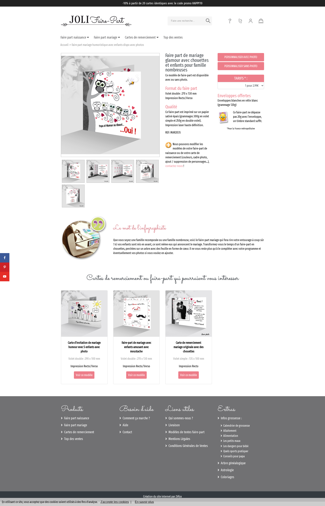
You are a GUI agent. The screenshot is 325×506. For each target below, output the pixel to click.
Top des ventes (173, 37)
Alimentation (230, 436)
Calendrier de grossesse (236, 425)
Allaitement (229, 430)
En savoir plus (144, 502)
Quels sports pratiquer (235, 451)
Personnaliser (240, 57)
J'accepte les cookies (114, 502)
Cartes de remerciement (140, 37)
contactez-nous (174, 166)
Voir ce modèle (84, 375)
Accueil (64, 45)
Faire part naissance (74, 37)
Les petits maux (231, 441)
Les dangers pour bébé (235, 446)
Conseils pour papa (233, 456)
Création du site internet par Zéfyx (162, 496)
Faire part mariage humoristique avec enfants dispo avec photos (108, 45)
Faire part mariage (106, 37)
